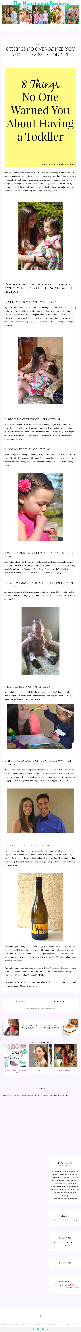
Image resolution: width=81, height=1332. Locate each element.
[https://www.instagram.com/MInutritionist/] (54, 1242)
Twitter (19, 975)
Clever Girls (53, 982)
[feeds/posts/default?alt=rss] (76, 1242)
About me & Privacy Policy (45, 1325)
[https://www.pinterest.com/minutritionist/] (59, 1242)
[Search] (76, 1220)
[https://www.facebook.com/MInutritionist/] (63, 1242)
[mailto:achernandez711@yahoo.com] (65, 1246)
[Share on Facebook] (54, 1001)
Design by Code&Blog (71, 1325)
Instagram (69, 971)
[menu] (4, 27)
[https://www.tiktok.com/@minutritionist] (67, 1242)
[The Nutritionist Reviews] (40, 23)
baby (42, 1008)
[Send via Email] (63, 1001)
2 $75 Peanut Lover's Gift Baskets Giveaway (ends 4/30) (66, 1286)
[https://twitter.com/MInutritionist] (71, 1242)
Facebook (60, 971)
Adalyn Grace (35, 1008)
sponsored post (50, 1008)
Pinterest (8, 975)
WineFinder (54, 968)
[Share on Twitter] (57, 1001)
